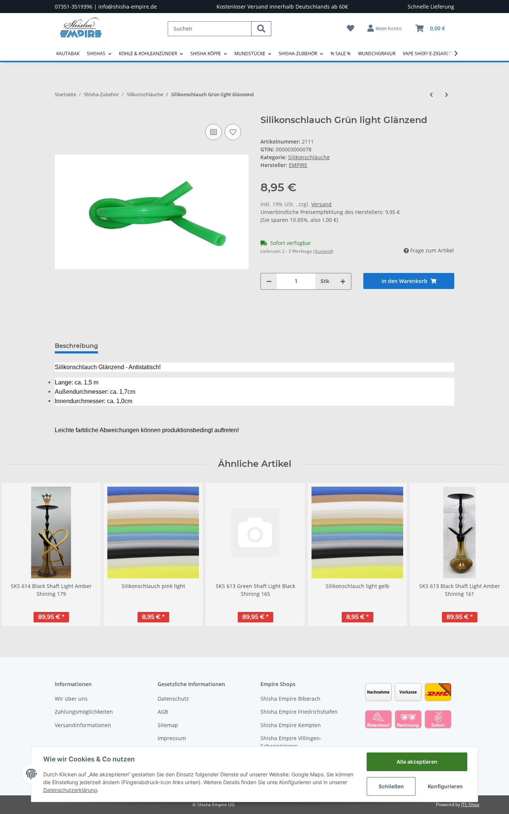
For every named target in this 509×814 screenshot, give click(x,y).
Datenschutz (173, 698)
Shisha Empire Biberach (290, 698)
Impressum (172, 738)
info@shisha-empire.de (127, 6)
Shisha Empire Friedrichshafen (299, 711)
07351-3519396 (73, 6)
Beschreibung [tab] (76, 345)
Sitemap (168, 725)
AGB (163, 711)
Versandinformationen (83, 725)
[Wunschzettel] (350, 28)
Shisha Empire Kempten (290, 725)
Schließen (391, 786)
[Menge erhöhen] (343, 281)
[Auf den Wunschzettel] (233, 132)
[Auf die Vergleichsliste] (213, 132)
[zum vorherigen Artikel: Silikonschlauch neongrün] (431, 95)
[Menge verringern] (269, 281)
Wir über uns (71, 698)
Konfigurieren (445, 786)
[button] (385, 28)
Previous (18, 554)
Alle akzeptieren (416, 761)
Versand (321, 204)
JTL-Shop (470, 804)
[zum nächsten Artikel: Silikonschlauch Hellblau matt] (446, 95)
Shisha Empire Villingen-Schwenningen (291, 742)
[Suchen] (261, 28)
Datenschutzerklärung (70, 790)
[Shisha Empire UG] (81, 33)
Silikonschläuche (309, 157)
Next (491, 554)
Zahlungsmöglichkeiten (84, 711)
